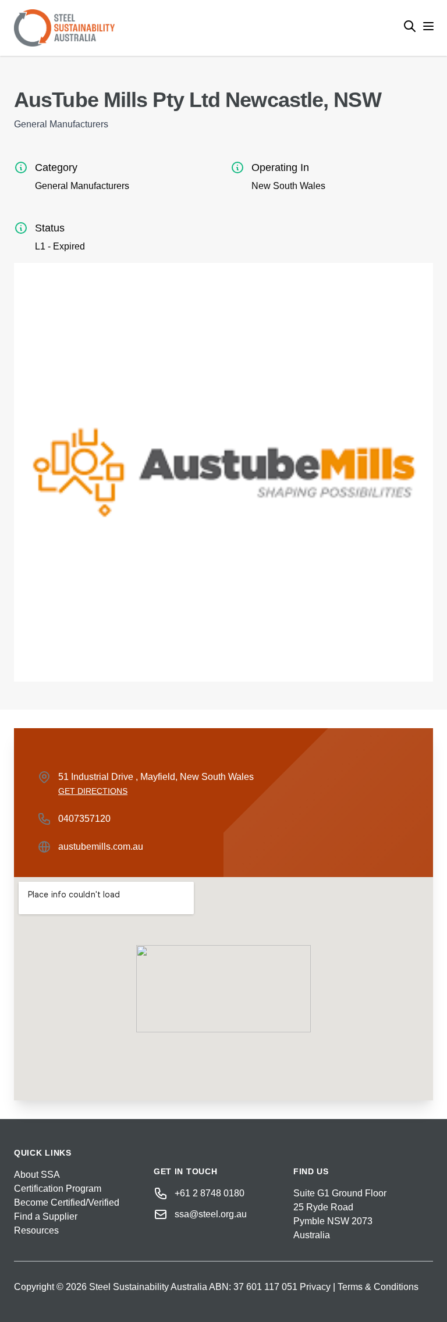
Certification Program (57, 1188)
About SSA (37, 1175)
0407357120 (84, 819)
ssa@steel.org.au (211, 1214)
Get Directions (92, 791)
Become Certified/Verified (66, 1202)
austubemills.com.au (100, 846)
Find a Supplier (45, 1216)
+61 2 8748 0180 (209, 1193)
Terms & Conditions (378, 1287)
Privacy (315, 1287)
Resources (36, 1230)
